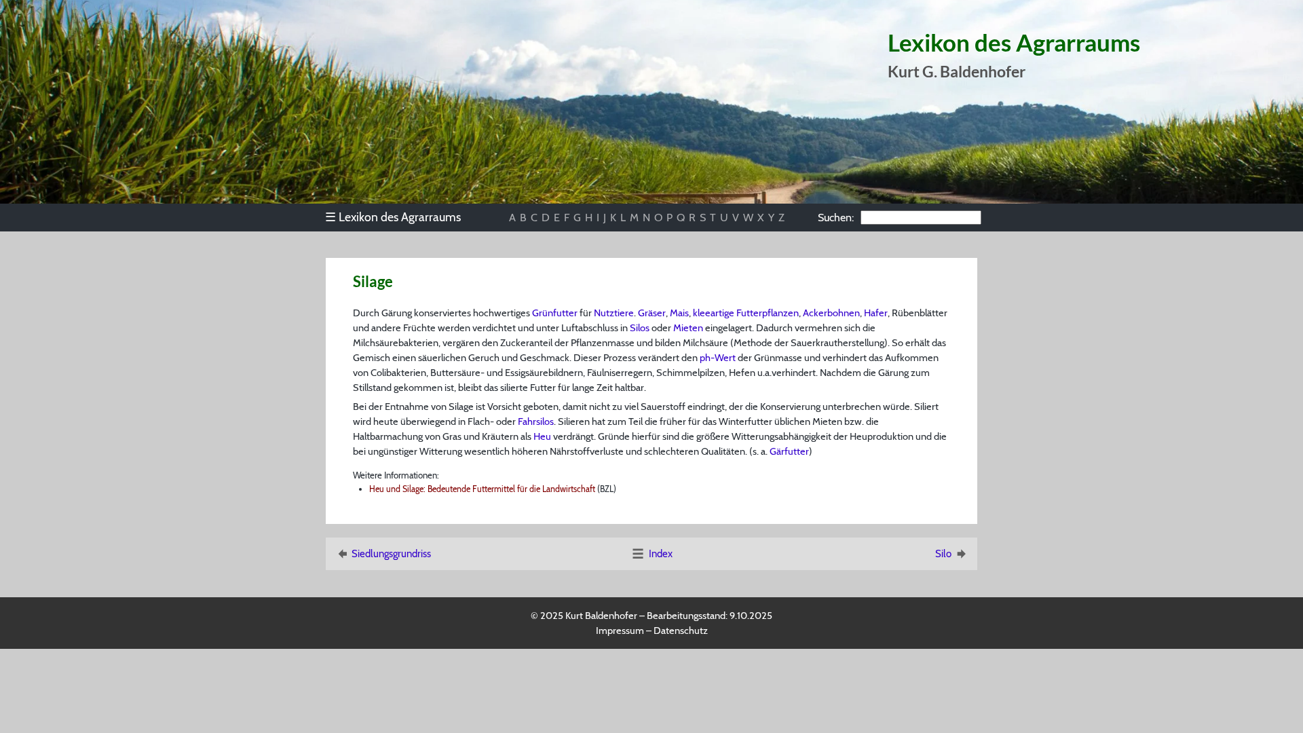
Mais (679, 313)
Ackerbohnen (831, 313)
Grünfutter (555, 313)
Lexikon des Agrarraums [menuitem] (393, 217)
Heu (542, 436)
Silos (639, 328)
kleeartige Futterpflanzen (746, 313)
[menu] (399, 217)
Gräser (652, 313)
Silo (943, 554)
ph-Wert (718, 358)
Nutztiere (614, 313)
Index (661, 554)
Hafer (876, 313)
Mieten (688, 328)
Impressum (620, 630)
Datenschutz (681, 630)
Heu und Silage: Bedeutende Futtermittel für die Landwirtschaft (482, 489)
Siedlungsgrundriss (391, 554)
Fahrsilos (536, 421)
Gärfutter (789, 451)
